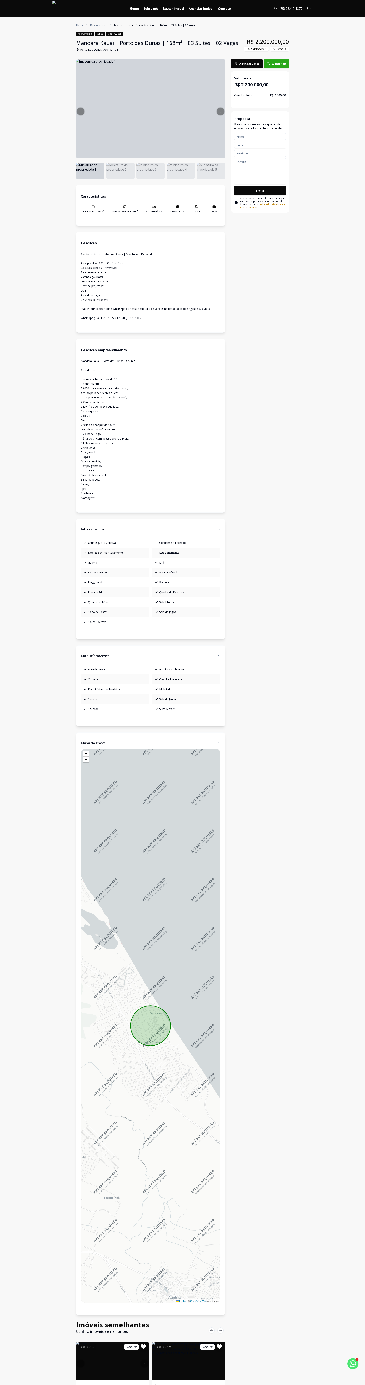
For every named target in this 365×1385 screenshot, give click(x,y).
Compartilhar (258, 48)
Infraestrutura (92, 529)
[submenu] (309, 8)
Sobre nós (151, 8)
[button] (80, 111)
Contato (224, 8)
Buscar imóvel (173, 8)
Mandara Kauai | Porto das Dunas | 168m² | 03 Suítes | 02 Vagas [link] (155, 25)
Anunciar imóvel (201, 8)
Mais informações (95, 656)
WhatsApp (279, 63)
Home (134, 8)
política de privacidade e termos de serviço (263, 206)
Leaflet (182, 1300)
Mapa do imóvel (93, 743)
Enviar (260, 190)
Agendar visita (249, 63)
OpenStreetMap (198, 1300)
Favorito (281, 48)
